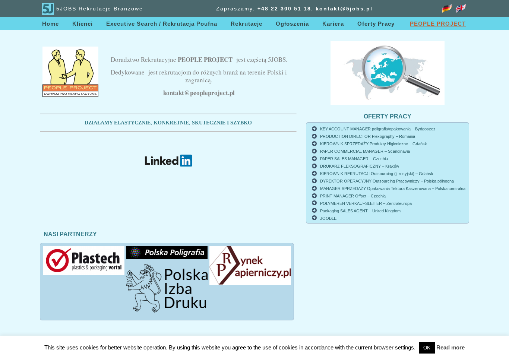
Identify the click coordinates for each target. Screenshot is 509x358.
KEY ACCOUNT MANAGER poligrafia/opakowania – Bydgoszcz (378, 129)
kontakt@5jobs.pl (344, 9)
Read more (450, 347)
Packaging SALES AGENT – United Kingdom (360, 211)
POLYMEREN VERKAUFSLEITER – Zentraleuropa (366, 203)
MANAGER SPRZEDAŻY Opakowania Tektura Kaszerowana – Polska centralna (392, 188)
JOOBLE (328, 218)
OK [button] (426, 348)
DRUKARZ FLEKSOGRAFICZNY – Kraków (359, 166)
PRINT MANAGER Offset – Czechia (353, 196)
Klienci (82, 23)
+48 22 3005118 (284, 9)
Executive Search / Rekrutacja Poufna (161, 23)
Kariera (333, 23)
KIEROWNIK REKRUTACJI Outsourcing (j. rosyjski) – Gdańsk (376, 173)
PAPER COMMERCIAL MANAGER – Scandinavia (365, 151)
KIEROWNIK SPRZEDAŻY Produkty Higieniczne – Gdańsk (373, 144)
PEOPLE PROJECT (438, 23)
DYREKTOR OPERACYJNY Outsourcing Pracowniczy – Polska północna (387, 181)
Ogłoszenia (292, 23)
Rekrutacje (246, 23)
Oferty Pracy (376, 23)
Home (50, 23)
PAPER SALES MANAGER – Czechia (354, 158)
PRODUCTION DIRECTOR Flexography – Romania (367, 136)
